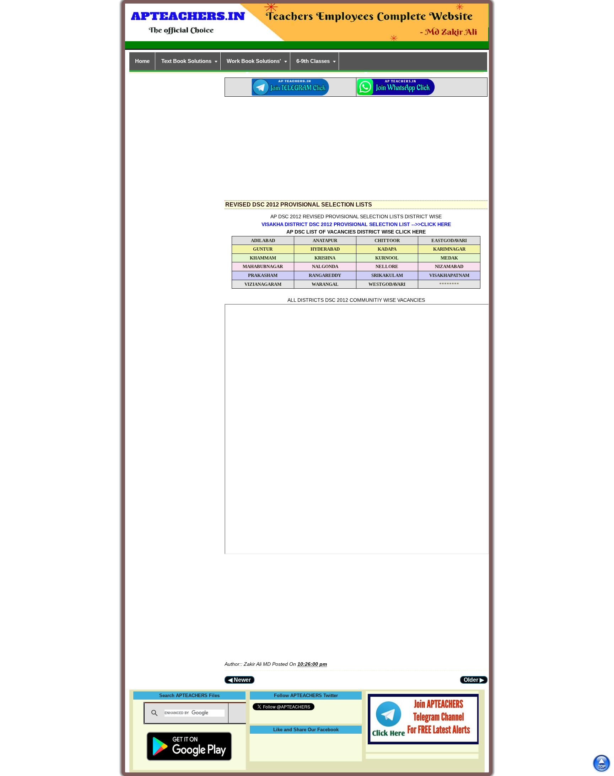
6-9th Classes (313, 61)
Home (142, 61)
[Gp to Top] (601, 763)
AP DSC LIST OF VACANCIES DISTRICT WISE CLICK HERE (356, 232)
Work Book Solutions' (254, 61)
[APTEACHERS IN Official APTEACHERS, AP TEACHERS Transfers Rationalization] (307, 26)
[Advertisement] (356, 146)
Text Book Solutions (186, 61)
